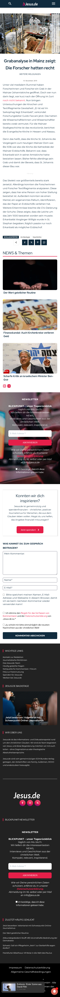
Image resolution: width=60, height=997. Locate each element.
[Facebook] (25, 242)
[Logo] (24, 795)
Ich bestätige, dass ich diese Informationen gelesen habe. (30, 471)
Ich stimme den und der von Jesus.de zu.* (27, 616)
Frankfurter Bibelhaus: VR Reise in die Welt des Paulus (27, 953)
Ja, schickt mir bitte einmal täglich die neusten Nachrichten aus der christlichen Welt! (26, 626)
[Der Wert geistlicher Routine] (30, 274)
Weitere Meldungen (30, 74)
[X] (31, 242)
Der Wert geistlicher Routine (19, 292)
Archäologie (25, 237)
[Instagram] (30, 803)
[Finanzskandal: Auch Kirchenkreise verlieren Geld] (30, 314)
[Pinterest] (37, 242)
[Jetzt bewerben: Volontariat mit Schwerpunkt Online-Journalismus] (30, 708)
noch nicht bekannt (14, 100)
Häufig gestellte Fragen (13, 666)
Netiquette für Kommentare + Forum (19, 669)
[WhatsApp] (44, 242)
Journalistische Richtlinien (15, 660)
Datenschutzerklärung (36, 616)
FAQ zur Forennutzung (13, 672)
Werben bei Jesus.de (12, 678)
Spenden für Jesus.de (12, 675)
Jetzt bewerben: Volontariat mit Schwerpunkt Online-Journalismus (24, 719)
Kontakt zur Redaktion (13, 657)
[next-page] (9, 386)
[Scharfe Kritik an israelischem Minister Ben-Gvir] (30, 358)
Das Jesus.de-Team (11, 663)
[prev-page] (4, 386)
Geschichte (37, 237)
